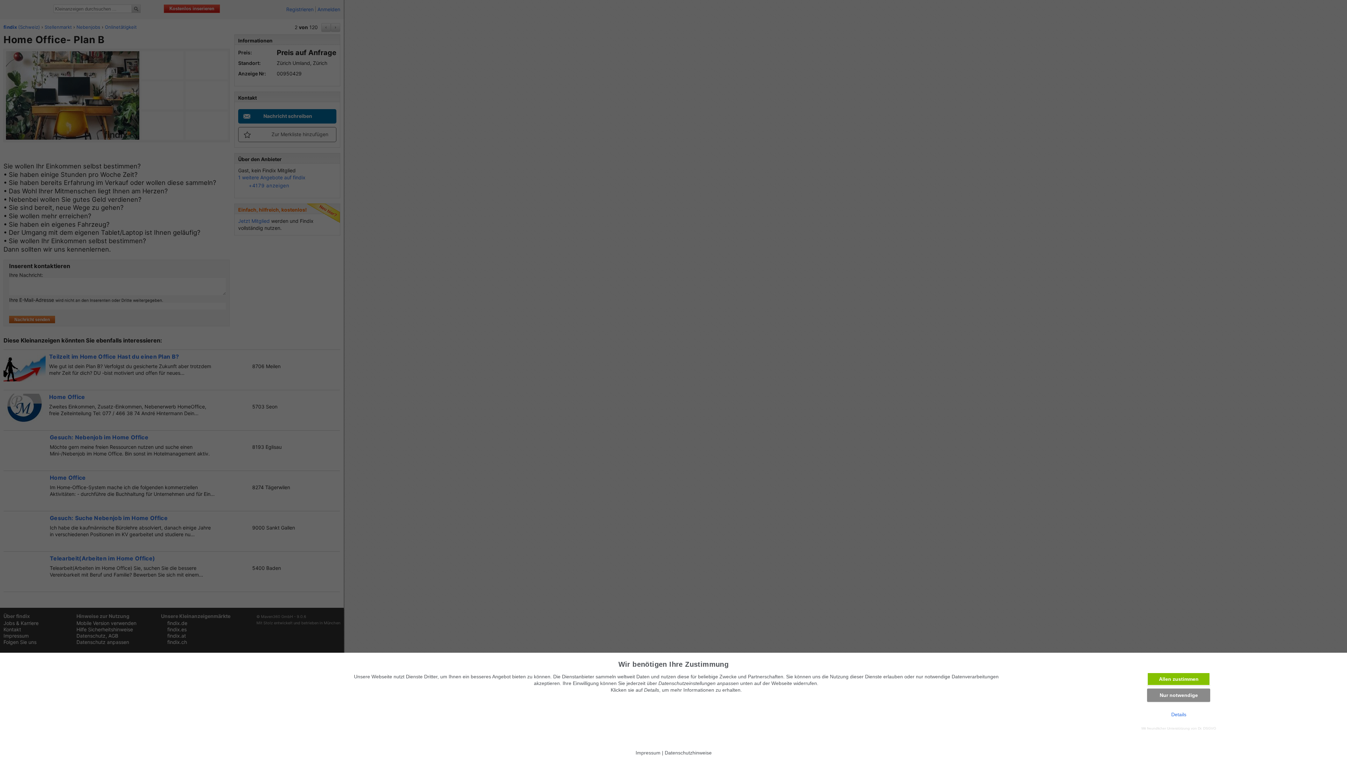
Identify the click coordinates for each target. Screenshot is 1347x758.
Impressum (648, 753)
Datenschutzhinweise (688, 753)
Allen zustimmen (1179, 679)
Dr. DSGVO (1207, 728)
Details (1178, 714)
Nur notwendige (1179, 695)
